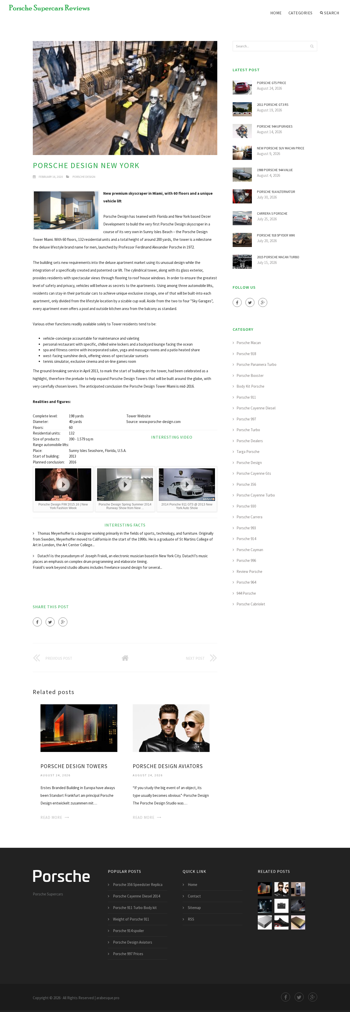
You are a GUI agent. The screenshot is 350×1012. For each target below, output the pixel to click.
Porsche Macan (248, 342)
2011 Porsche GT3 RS (272, 104)
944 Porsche (246, 593)
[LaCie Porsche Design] (265, 922)
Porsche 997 (246, 419)
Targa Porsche (248, 451)
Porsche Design (84, 177)
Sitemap (194, 907)
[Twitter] (50, 621)
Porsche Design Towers (74, 766)
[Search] (312, 46)
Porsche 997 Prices (128, 953)
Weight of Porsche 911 (131, 919)
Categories (301, 12)
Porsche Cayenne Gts (253, 473)
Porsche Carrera (249, 516)
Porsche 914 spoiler (128, 930)
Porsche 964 (246, 582)
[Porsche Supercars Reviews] (46, 8)
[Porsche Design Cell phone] (298, 889)
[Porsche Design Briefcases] (281, 906)
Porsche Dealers (249, 440)
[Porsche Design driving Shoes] (298, 906)
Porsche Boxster (250, 375)
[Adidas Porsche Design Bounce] (281, 922)
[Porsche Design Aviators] (171, 727)
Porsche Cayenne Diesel (255, 408)
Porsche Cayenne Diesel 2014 (136, 896)
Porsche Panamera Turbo (256, 364)
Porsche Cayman (249, 549)
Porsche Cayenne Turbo (255, 495)
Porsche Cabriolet (250, 604)
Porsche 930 (246, 506)
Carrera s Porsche (272, 213)
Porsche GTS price (271, 83)
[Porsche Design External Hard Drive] (298, 922)
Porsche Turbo (248, 429)
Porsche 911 (246, 397)
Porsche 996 (246, 560)
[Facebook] (37, 621)
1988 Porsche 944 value (275, 170)
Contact (194, 896)
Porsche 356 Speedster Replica (137, 884)
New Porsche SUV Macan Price (280, 148)
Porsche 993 (246, 527)
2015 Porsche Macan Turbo (278, 257)
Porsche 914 (246, 538)
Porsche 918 (246, 353)
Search (331, 12)
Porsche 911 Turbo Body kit (135, 907)
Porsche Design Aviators (168, 766)
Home (276, 12)
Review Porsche (249, 571)
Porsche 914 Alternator (276, 192)
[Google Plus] (62, 621)
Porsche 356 (246, 484)
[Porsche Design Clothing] (265, 906)
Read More (51, 817)
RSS (191, 919)
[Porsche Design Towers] (78, 727)
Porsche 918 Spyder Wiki (276, 235)
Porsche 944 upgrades (274, 126)
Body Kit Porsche (250, 386)
